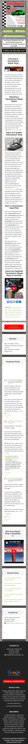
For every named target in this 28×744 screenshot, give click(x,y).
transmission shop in (15, 315)
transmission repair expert (15, 312)
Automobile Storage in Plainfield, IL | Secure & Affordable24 (11, 458)
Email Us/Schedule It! (15, 36)
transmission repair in (10, 314)
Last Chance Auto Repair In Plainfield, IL (13, 738)
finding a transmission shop (14, 309)
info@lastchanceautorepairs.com (15, 623)
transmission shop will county (11, 317)
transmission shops (16, 129)
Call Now (8, 514)
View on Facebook (7, 415)
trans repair (7, 310)
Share (7, 416)
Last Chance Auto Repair (14, 14)
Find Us (21, 31)
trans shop (13, 310)
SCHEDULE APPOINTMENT (14, 681)
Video (7, 413)
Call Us (9, 31)
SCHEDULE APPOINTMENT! (14, 327)
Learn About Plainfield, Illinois (14, 706)
